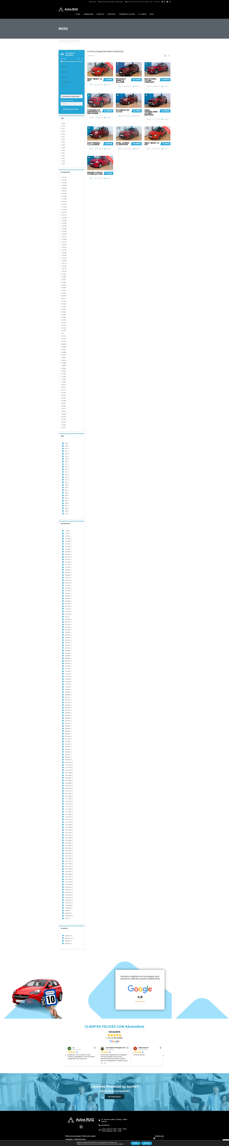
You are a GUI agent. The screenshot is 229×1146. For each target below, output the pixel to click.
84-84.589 (68, 713)
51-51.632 (68, 609)
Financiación (88, 14)
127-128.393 (69, 845)
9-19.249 (68, 536)
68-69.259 (68, 661)
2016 (67, 459)
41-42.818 (68, 588)
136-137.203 (69, 879)
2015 (67, 448)
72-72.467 (68, 671)
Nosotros (111, 14)
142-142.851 (69, 892)
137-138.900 (69, 884)
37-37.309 (68, 567)
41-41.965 (68, 585)
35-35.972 (68, 559)
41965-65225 (69, 916)
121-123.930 (69, 822)
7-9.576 (67, 533)
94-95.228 (68, 752)
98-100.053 (68, 760)
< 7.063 (67, 531)
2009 (67, 511)
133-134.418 (69, 869)
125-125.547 (69, 835)
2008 (67, 508)
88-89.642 (68, 731)
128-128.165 (69, 848)
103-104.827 (69, 778)
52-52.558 (68, 614)
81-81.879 (68, 700)
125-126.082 (69, 838)
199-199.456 (69, 908)
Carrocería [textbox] (65, 67)
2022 (67, 443)
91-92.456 (68, 741)
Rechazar (146, 1143)
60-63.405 (68, 640)
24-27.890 (68, 546)
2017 (67, 464)
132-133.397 (69, 866)
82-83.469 (68, 707)
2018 (67, 454)
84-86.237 (68, 715)
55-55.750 (68, 624)
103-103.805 (69, 775)
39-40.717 (68, 577)
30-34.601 (68, 554)
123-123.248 (69, 825)
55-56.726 (68, 627)
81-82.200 (68, 702)
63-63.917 (68, 642)
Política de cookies (89, 1136)
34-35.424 (68, 557)
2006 (67, 503)
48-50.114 (68, 603)
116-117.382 (69, 809)
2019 (67, 451)
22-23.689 (68, 541)
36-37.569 (68, 564)
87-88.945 (68, 726)
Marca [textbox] (63, 72)
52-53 (67, 616)
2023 (67, 446)
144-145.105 (69, 900)
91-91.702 (68, 739)
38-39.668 (68, 575)
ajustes (121, 1144)
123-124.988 (69, 827)
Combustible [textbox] (65, 82)
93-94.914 (68, 749)
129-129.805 (69, 853)
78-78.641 (68, 689)
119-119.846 (69, 814)
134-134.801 (69, 871)
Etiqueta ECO (69, 938)
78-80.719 (68, 692)
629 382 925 (93, 1)
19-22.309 (68, 538)
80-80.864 (68, 694)
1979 (67, 472)
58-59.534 (68, 635)
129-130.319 (69, 856)
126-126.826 (69, 840)
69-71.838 (68, 666)
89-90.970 (68, 733)
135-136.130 (69, 877)
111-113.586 (69, 799)
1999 (67, 485)
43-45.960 (68, 598)
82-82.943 (68, 705)
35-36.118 (68, 562)
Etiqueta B (68, 943)
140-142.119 (69, 890)
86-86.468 (68, 718)
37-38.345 (68, 570)
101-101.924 (69, 765)
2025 (67, 469)
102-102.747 (69, 770)
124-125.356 (69, 832)
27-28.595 (68, 549)
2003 (67, 495)
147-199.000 (69, 905)
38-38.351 (68, 572)
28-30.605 (68, 551)
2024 (67, 480)
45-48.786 (68, 601)
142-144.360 (69, 895)
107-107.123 (69, 791)
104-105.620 (69, 780)
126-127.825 (69, 843)
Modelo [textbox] (64, 77)
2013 (67, 477)
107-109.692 (69, 793)
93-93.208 (68, 747)
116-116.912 (69, 806)
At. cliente (142, 14)
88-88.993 (68, 728)
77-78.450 (68, 687)
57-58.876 (68, 632)
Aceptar (135, 1143)
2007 (67, 506)
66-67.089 (68, 653)
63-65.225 (68, 645)
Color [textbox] (63, 87)
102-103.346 (69, 773)
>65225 (67, 918)
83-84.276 (68, 710)
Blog (152, 14)
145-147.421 (69, 903)
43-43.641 (68, 596)
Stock (77, 14)
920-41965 (68, 913)
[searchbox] (71, 96)
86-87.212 (68, 720)
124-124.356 (69, 830)
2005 (67, 500)
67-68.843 (68, 655)
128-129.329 (69, 851)
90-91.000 (68, 736)
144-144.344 (69, 897)
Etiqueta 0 (68, 941)
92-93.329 (68, 744)
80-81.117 (68, 697)
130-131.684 (69, 858)
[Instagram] (81, 1127)
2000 (67, 487)
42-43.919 (68, 593)
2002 (67, 493)
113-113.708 (69, 801)
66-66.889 (68, 650)
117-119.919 (69, 812)
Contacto (157, 1)
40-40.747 (68, 580)
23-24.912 (68, 544)
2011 (67, 513)
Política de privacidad (73, 1136)
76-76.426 (68, 681)
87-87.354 (68, 723)
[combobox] (72, 67)
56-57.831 (68, 629)
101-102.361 (69, 767)
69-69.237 (68, 663)
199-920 (68, 910)
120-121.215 (69, 819)
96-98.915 (68, 757)
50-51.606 (68, 606)
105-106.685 (69, 783)
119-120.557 (69, 817)
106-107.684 (69, 788)
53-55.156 (68, 622)
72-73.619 (68, 674)
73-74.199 (68, 676)
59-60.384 (68, 637)
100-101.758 (69, 762)
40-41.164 (68, 583)
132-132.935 (69, 864)
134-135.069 (69, 874)
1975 (67, 482)
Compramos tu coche (127, 14)
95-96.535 (68, 754)
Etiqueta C (69, 935)
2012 (67, 467)
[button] (163, 1055)
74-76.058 (68, 679)
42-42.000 (68, 590)
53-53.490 (68, 619)
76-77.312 (68, 684)
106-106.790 (69, 786)
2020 (67, 456)
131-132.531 (69, 861)
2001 (67, 490)
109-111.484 (69, 796)
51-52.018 (68, 611)
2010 (67, 474)
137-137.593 (69, 882)
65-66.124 (68, 648)
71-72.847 (68, 668)
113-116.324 (69, 804)
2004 (67, 498)
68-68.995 (68, 658)
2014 (67, 461)
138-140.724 (69, 887)
